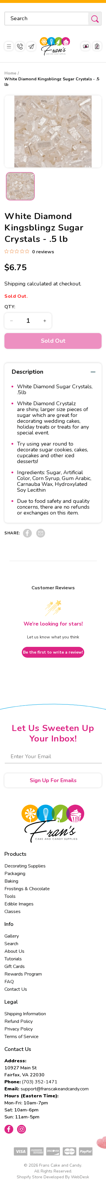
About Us (14, 951)
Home (10, 73)
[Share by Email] (40, 536)
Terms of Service (21, 1036)
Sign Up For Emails (53, 780)
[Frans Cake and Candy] (55, 46)
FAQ (9, 981)
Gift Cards (14, 966)
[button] (8, 46)
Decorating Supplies (25, 866)
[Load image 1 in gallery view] (20, 186)
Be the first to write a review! (53, 652)
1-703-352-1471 (20, 46)
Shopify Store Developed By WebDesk (53, 1177)
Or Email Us (31, 46)
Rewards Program (23, 974)
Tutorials (13, 959)
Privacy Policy (18, 1029)
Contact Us (15, 989)
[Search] (94, 19)
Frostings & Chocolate (27, 889)
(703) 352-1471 (39, 1082)
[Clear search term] (81, 18)
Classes (12, 911)
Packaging (14, 873)
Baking (11, 881)
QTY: (10, 306)
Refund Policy (18, 1021)
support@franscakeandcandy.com (55, 1089)
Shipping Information (25, 1014)
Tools (10, 896)
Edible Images (19, 904)
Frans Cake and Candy (60, 1165)
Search (11, 943)
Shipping (15, 283)
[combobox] (53, 18)
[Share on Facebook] (27, 536)
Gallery (11, 936)
